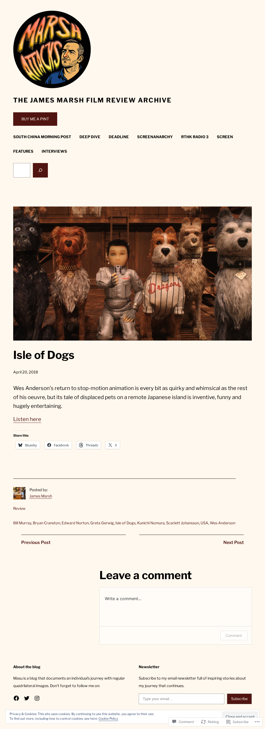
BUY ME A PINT (35, 119)
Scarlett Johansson (182, 523)
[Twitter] (27, 698)
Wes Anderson (222, 523)
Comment (234, 635)
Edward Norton (75, 523)
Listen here (27, 419)
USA (204, 523)
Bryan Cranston (46, 523)
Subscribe (239, 698)
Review (19, 508)
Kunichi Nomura (151, 523)
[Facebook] (16, 698)
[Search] (40, 170)
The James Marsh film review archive (92, 100)
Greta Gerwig (102, 523)
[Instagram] (37, 698)
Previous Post (35, 542)
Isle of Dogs (125, 523)
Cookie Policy (108, 718)
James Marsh (41, 496)
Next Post (233, 542)
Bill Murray (22, 523)
